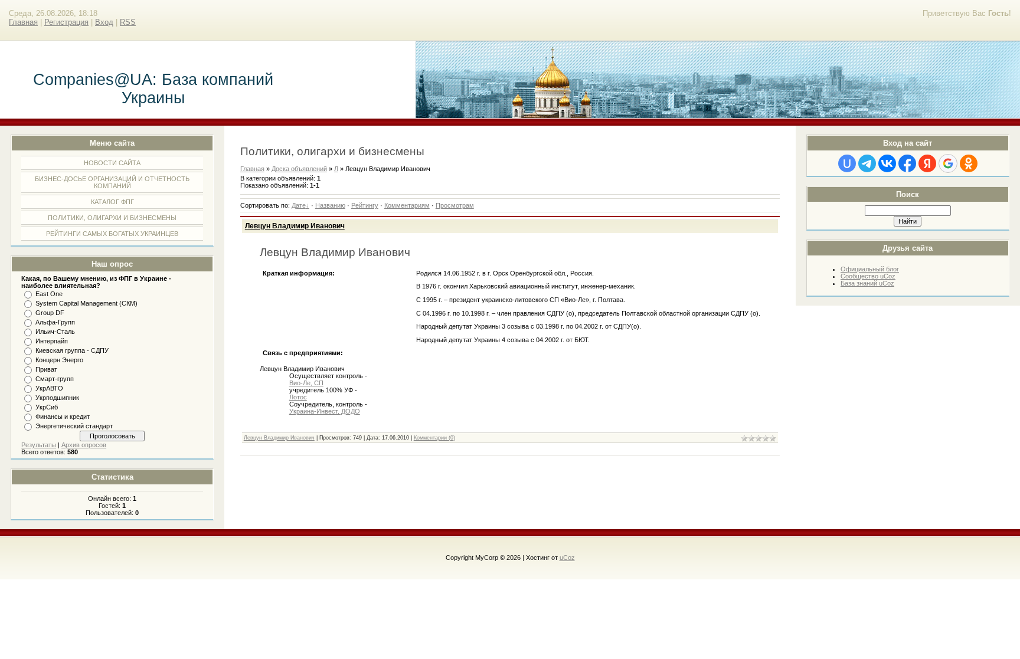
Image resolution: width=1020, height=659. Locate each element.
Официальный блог (870, 269)
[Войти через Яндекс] (927, 163)
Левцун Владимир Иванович (295, 226)
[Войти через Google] (948, 163)
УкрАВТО (49, 388)
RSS (128, 22)
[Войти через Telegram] (867, 163)
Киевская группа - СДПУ (72, 350)
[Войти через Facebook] (907, 163)
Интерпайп (51, 341)
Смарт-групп (54, 378)
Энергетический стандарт (74, 426)
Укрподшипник (57, 397)
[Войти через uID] (847, 163)
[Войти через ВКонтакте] (887, 163)
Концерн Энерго (59, 359)
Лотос (298, 397)
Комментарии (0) (434, 438)
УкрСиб (46, 407)
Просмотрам (455, 205)
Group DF (49, 312)
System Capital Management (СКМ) (86, 303)
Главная (23, 22)
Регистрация (66, 22)
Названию (330, 205)
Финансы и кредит (62, 416)
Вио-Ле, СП (306, 382)
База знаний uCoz (867, 283)
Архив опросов (83, 444)
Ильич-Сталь (55, 331)
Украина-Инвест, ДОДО (324, 411)
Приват (46, 369)
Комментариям (407, 205)
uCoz (567, 557)
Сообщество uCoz (868, 276)
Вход (104, 22)
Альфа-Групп (55, 322)
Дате (299, 205)
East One (49, 293)
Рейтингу (364, 205)
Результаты (38, 444)
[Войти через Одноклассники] (969, 163)
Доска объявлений (299, 168)
